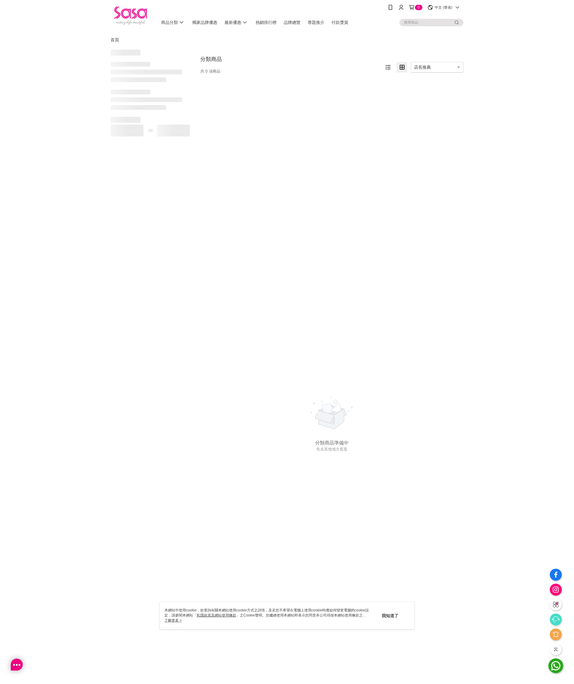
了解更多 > (173, 620)
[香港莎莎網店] (130, 15)
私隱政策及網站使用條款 (216, 615)
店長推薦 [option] (422, 67)
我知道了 (390, 615)
